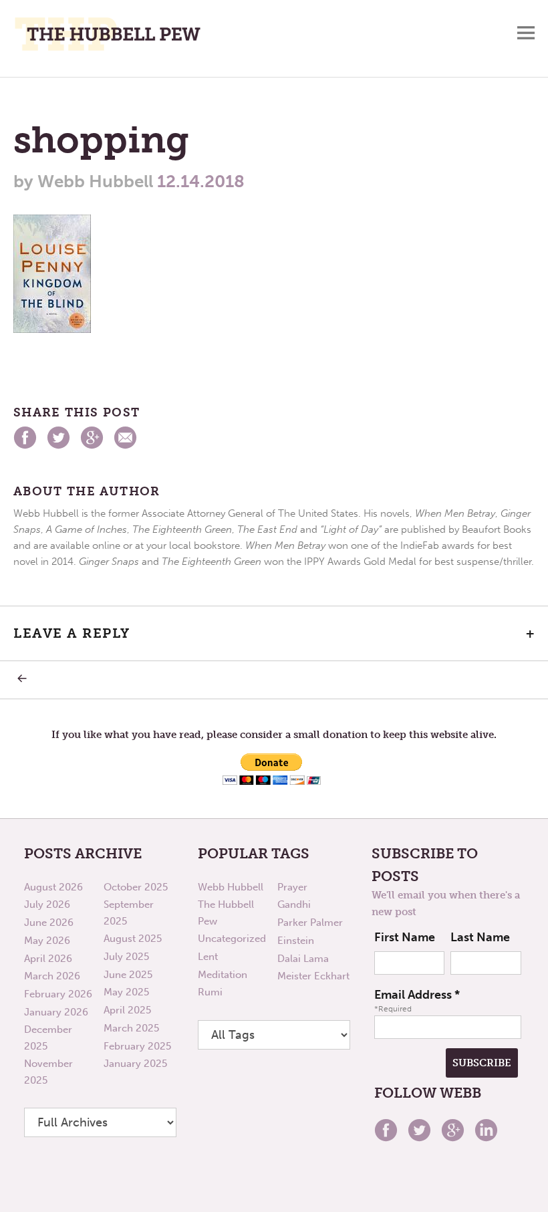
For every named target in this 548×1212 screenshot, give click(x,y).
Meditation (222, 975)
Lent (208, 957)
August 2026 (53, 887)
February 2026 (58, 994)
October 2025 (136, 887)
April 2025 (127, 1010)
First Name (404, 937)
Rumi (210, 992)
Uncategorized (232, 939)
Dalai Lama (303, 959)
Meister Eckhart (313, 976)
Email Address (417, 994)
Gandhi (294, 904)
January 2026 (56, 1012)
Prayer (292, 887)
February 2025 (137, 1046)
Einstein (295, 941)
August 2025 (133, 939)
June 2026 (49, 923)
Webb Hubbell (230, 887)
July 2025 (126, 957)
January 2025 (135, 1064)
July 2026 (47, 904)
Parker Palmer (310, 923)
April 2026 (48, 959)
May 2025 (126, 992)
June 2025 (128, 975)
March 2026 (52, 976)
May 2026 (47, 941)
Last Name (480, 937)
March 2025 (131, 1028)
